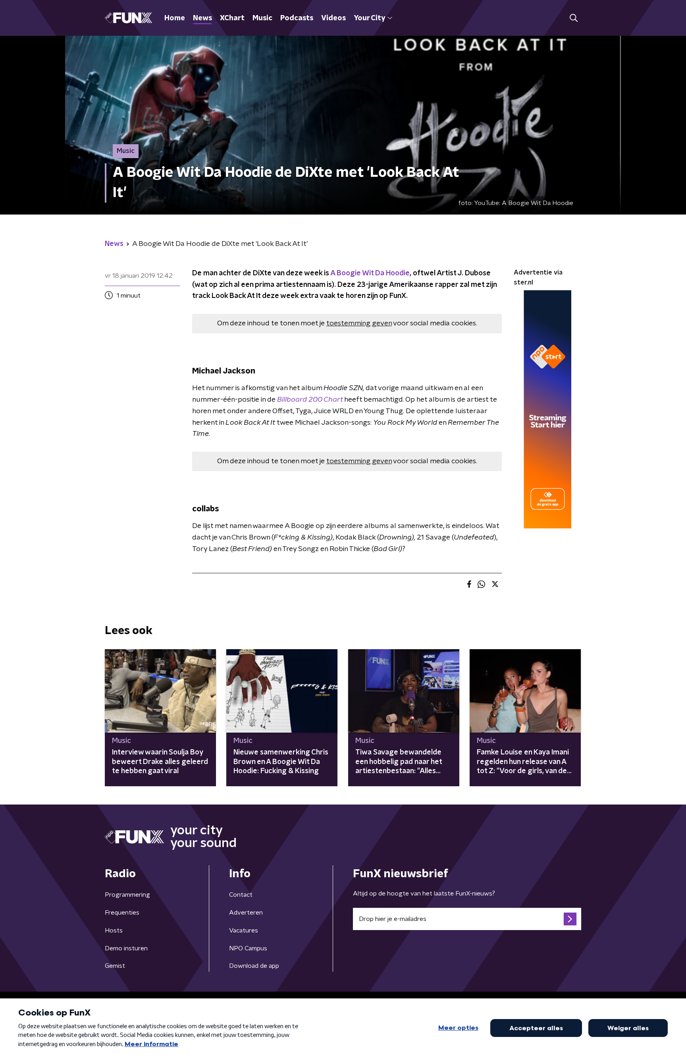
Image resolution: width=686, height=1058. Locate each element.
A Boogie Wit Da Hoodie (370, 273)
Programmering (127, 895)
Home (174, 18)
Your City (369, 18)
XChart (232, 18)
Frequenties (122, 912)
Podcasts (296, 18)
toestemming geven (359, 323)
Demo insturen (126, 948)
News (202, 18)
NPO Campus (248, 948)
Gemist (115, 966)
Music (262, 18)
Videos (333, 18)
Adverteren (246, 912)
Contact (240, 895)
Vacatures (243, 930)
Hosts (114, 930)
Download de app (254, 966)
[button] (573, 18)
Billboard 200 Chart (310, 399)
